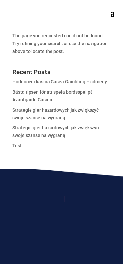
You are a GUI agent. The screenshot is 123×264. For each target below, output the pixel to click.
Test (17, 145)
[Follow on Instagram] (61, 218)
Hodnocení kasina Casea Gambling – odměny (59, 81)
